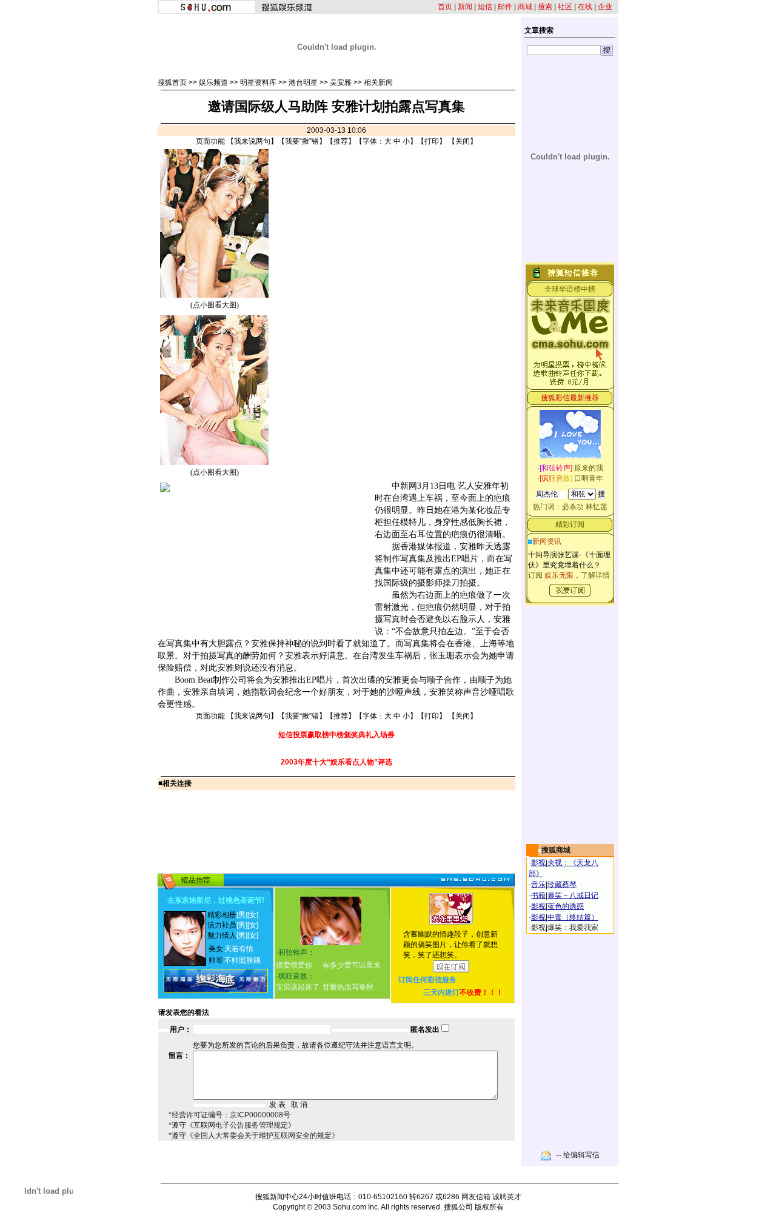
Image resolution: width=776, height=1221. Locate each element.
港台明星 (303, 82)
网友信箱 (475, 1197)
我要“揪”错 (302, 141)
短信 (485, 6)
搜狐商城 (555, 850)
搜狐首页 (172, 82)
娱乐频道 (213, 82)
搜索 (545, 6)
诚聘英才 (506, 1197)
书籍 (538, 895)
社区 (565, 6)
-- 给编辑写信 (578, 1155)
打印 (431, 141)
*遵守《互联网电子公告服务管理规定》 (232, 1125)
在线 (585, 6)
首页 (445, 6)
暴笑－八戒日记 (572, 895)
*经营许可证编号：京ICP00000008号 (229, 1115)
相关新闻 (378, 82)
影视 (538, 862)
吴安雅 (341, 82)
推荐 (340, 141)
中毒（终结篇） (572, 917)
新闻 (465, 6)
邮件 (505, 6)
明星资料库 (258, 82)
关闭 (462, 141)
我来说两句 (252, 141)
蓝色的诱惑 (565, 906)
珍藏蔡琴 (562, 884)
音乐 (538, 884)
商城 (525, 6)
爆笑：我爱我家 (572, 927)
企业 (605, 6)
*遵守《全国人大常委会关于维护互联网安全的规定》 (254, 1135)
